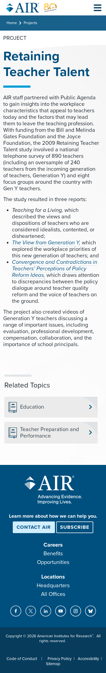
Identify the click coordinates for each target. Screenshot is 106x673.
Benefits (53, 553)
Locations (53, 577)
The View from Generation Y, (47, 242)
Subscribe (74, 527)
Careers (53, 545)
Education (32, 407)
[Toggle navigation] (97, 8)
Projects (30, 23)
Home (12, 23)
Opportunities (53, 562)
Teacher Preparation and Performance (49, 432)
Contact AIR (34, 527)
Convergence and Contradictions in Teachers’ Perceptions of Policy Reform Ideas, (54, 268)
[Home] (31, 7)
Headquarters (53, 585)
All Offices (53, 594)
